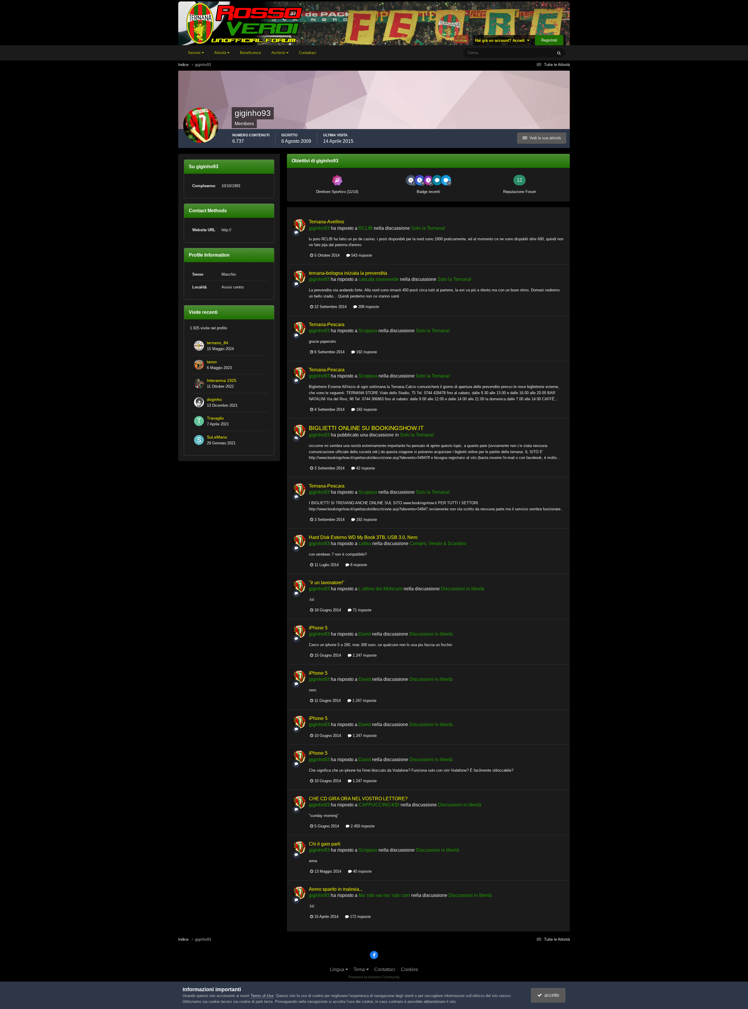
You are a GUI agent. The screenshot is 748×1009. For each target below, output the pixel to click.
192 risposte (366, 352)
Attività (220, 53)
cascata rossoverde (379, 279)
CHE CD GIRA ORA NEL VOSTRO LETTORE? (358, 798)
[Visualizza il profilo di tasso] (199, 365)
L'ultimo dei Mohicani (380, 588)
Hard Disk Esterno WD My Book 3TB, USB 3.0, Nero (363, 537)
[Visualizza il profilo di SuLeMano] (199, 440)
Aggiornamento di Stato (526, 53)
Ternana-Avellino (326, 221)
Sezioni (195, 53)
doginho (214, 399)
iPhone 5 (318, 627)
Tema (360, 969)
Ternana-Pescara (326, 324)
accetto (550, 995)
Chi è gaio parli (324, 843)
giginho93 (319, 228)
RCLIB (366, 228)
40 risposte (362, 871)
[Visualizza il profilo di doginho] (199, 402)
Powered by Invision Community (374, 977)
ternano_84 (217, 343)
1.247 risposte (364, 655)
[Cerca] (559, 53)
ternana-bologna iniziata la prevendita (348, 273)
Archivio (278, 53)
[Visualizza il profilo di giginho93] (299, 225)
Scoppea (368, 330)
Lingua (337, 969)
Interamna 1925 (221, 380)
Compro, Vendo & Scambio (438, 543)
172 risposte (360, 916)
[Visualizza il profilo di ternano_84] (199, 346)
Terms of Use (262, 996)
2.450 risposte (362, 826)
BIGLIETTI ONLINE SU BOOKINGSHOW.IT (366, 428)
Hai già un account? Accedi (501, 40)
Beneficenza (250, 53)
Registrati (549, 40)
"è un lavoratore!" (326, 582)
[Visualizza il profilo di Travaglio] (199, 421)
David (365, 634)
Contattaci (307, 53)
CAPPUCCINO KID (379, 804)
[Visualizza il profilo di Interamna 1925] (199, 383)
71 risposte (361, 610)
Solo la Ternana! (428, 228)
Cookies (409, 969)
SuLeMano (217, 437)
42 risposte (365, 468)
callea (365, 543)
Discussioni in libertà (462, 588)
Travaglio (215, 418)
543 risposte (361, 255)
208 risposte (368, 307)
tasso (212, 362)
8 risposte (358, 565)
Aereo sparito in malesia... (336, 889)
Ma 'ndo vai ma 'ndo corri (384, 895)
